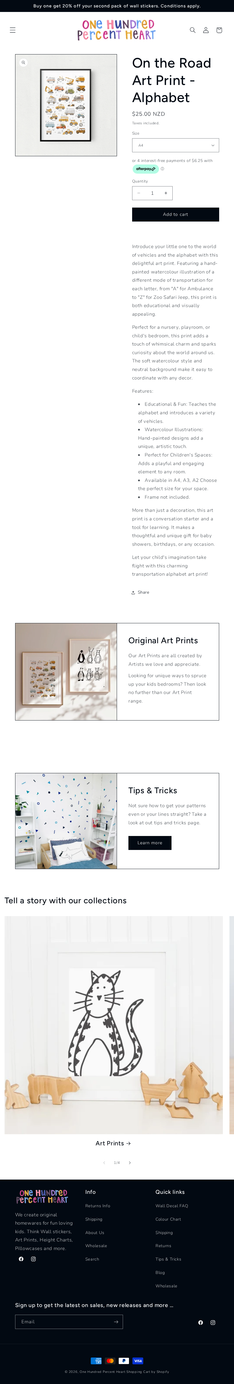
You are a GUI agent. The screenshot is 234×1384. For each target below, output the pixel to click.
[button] (12, 30)
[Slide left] (104, 1162)
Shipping (93, 1219)
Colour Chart (168, 1219)
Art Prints (110, 1143)
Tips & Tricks (168, 1259)
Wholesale (96, 1246)
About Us (94, 1232)
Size (136, 133)
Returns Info (97, 1206)
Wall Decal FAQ (172, 1206)
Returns (163, 1246)
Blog (160, 1272)
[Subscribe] (115, 1322)
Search (92, 1259)
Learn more (150, 843)
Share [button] (144, 592)
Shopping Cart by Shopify (147, 1371)
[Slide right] (130, 1162)
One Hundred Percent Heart (103, 1371)
